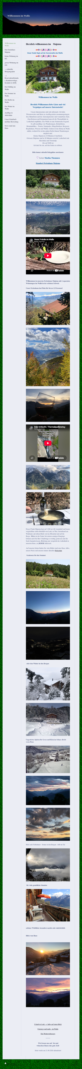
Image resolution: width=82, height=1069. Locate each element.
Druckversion (10, 1063)
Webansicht (74, 1064)
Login (76, 1063)
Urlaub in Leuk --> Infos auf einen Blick (48, 1024)
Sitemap (15, 1063)
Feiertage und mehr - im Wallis (48, 1029)
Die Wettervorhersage (48, 1034)
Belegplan (58, 550)
